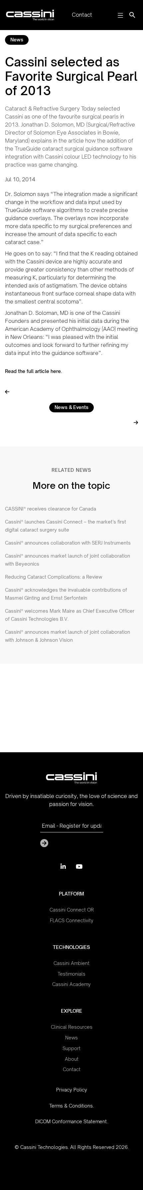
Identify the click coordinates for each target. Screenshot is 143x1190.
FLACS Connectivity (71, 920)
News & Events (71, 407)
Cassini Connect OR (72, 910)
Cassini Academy (71, 984)
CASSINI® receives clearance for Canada (50, 509)
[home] (28, 15)
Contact (71, 1069)
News (16, 39)
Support (71, 1048)
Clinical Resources (71, 1027)
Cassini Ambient (71, 963)
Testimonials (71, 974)
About (71, 1059)
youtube (79, 866)
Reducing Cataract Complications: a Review (53, 577)
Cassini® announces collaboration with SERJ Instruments (68, 543)
